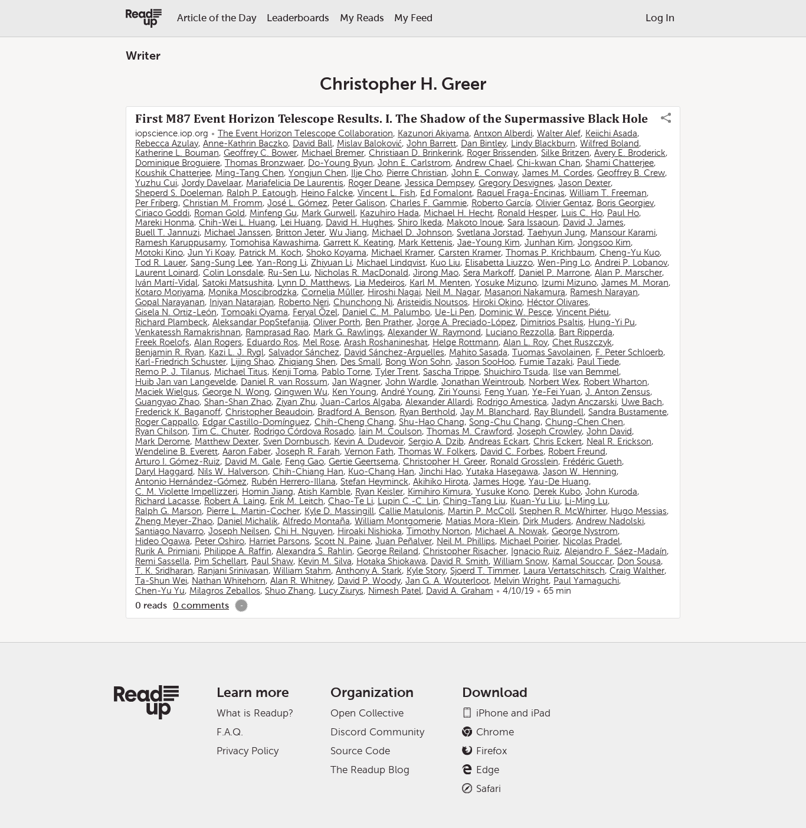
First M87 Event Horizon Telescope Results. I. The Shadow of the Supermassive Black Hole (391, 119)
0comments (201, 605)
